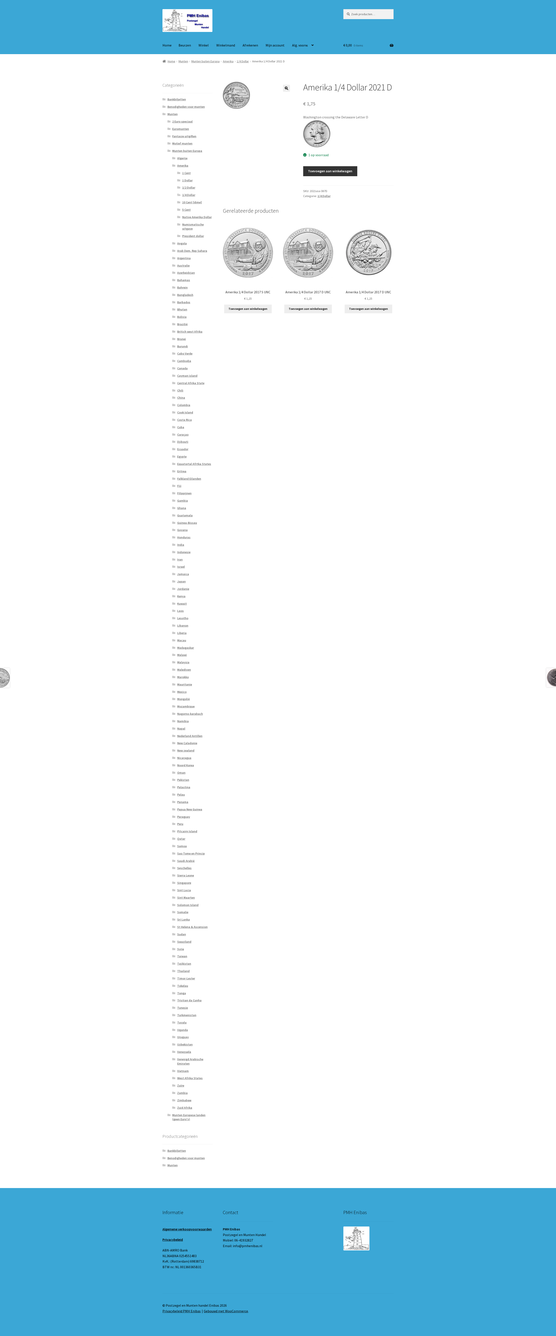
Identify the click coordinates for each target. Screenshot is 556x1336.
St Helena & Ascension (192, 927)
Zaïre (180, 1085)
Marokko (183, 677)
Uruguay (183, 1037)
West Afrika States (190, 1078)
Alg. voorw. (300, 45)
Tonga (181, 993)
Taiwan (182, 956)
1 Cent (186, 173)
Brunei (181, 339)
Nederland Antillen (189, 736)
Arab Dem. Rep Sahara (192, 251)
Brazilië (182, 324)
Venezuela (184, 1052)
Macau (181, 640)
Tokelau (182, 986)
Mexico (182, 692)
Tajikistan (184, 964)
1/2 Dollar (188, 187)
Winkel (204, 45)
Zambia (182, 1093)
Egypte (182, 456)
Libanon (182, 625)
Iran (180, 559)
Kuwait (182, 604)
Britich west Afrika (189, 332)
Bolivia (182, 317)
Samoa (182, 846)
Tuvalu (182, 1022)
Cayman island (187, 376)
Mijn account (275, 45)
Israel (181, 567)
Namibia (183, 721)
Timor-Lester (186, 978)
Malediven (184, 670)
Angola (182, 243)
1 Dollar (187, 180)
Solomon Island (188, 905)
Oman (181, 773)
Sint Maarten (186, 898)
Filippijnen (184, 493)
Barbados (183, 302)
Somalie (182, 912)
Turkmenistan (186, 1015)
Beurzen (185, 45)
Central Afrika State (190, 383)
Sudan (181, 934)
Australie (183, 265)
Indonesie (183, 552)
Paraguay (183, 817)
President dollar (193, 236)
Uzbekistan (185, 1044)
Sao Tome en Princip (191, 853)
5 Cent (186, 210)
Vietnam (183, 1071)
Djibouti (182, 442)
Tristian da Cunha (189, 1000)
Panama (182, 802)
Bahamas (183, 280)
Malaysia (183, 662)
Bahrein (182, 287)
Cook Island (185, 412)
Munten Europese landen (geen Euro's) (188, 1117)
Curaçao (183, 434)
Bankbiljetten (176, 99)
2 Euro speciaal (182, 121)
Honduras (183, 537)
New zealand (185, 750)
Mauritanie (184, 684)
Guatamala (185, 515)
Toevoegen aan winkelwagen (330, 171)
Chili (180, 390)
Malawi (182, 655)
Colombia (183, 405)
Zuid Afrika (184, 1108)
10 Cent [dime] (192, 202)
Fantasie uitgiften (184, 136)
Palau (181, 795)
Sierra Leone (185, 875)
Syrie (180, 949)
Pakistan (183, 780)
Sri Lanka (183, 919)
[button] (286, 88)
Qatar (181, 839)
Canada (182, 368)
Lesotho (182, 618)
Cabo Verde (184, 353)
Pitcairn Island (187, 831)
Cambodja (184, 361)
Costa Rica (184, 420)
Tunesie (182, 1008)
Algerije (182, 158)
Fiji (179, 486)
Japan (181, 581)
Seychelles (184, 868)
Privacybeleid (172, 1239)
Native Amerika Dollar (197, 217)
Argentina (184, 258)
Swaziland (184, 942)
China (181, 398)
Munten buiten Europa (205, 61)
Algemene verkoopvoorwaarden (187, 1229)
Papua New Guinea (189, 809)
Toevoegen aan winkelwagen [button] (247, 309)
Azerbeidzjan (186, 273)
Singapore (184, 883)
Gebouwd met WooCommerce (226, 1311)
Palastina (183, 787)
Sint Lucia (184, 890)
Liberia (182, 633)
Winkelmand (225, 45)
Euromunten (180, 129)
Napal (181, 728)
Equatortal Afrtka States (194, 464)
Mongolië (183, 699)
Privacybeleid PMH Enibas (181, 1311)
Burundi (182, 346)
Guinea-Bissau (187, 523)
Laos (180, 611)
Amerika (228, 61)
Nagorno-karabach (190, 714)
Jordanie (183, 589)
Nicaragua (184, 758)
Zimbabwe (184, 1100)
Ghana (181, 508)
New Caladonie (187, 743)
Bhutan (182, 309)
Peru (180, 824)
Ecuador (182, 449)
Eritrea (181, 471)
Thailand (183, 971)
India (180, 545)
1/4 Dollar (243, 61)
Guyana (182, 530)
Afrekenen (250, 45)
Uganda (182, 1030)
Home (167, 45)
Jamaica (183, 574)
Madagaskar (185, 648)
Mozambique (186, 706)
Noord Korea (185, 765)
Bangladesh (185, 295)
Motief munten (182, 143)
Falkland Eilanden (189, 479)
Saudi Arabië (186, 861)
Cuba (180, 427)
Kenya (181, 596)
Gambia (182, 501)
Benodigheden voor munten (186, 107)
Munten (183, 61)
